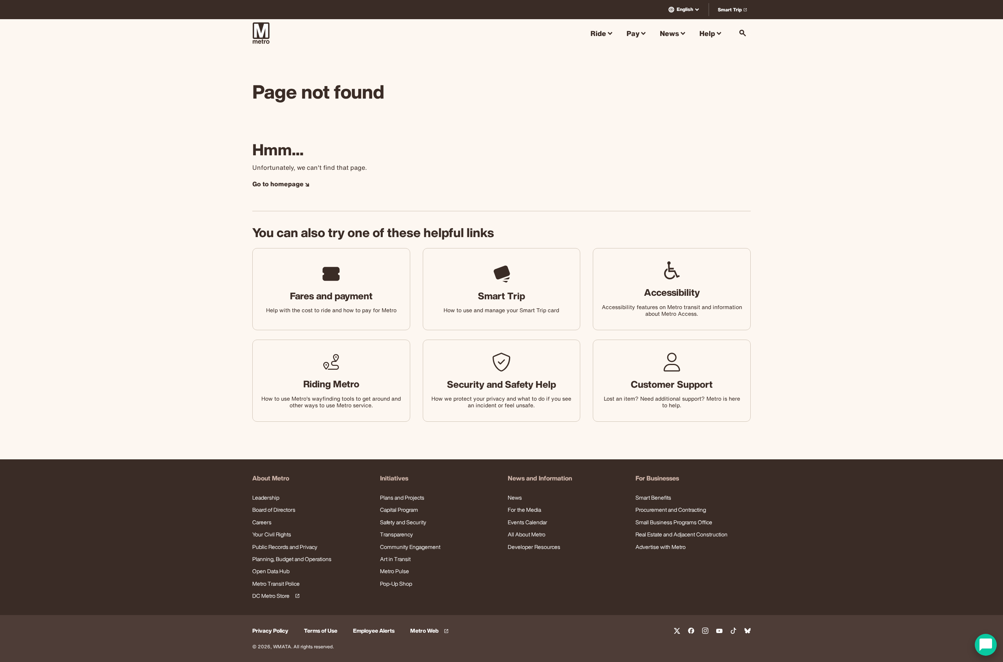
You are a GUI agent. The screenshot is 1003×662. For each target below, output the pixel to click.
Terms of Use (320, 631)
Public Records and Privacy (284, 547)
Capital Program (399, 509)
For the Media (524, 509)
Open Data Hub (271, 571)
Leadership (265, 497)
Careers (262, 522)
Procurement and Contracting (670, 509)
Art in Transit (395, 559)
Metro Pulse (394, 571)
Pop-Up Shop (396, 583)
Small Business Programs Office (673, 522)
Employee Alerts (374, 631)
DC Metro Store (274, 596)
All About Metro (526, 534)
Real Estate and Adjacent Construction (681, 534)
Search (743, 33)
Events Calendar (527, 522)
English (685, 9)
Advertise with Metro (660, 547)
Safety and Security (403, 522)
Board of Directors (273, 509)
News (515, 497)
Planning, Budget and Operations (291, 559)
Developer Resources (534, 547)
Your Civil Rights (271, 534)
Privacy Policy (270, 631)
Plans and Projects (402, 497)
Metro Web (430, 631)
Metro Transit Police (276, 583)
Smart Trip (734, 11)
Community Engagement (410, 547)
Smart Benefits (653, 497)
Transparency (396, 534)
